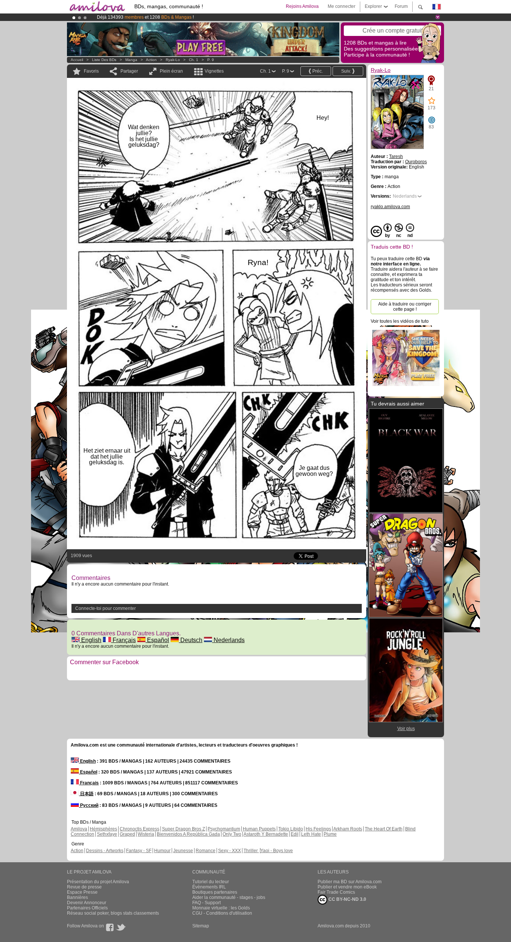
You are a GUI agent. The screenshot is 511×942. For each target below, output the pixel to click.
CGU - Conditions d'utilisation (222, 913)
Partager (129, 71)
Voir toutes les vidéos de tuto (400, 321)
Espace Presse (82, 892)
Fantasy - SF (139, 850)
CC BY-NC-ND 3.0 (346, 899)
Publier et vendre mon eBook (347, 887)
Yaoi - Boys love (276, 850)
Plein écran (171, 71)
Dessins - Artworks (104, 850)
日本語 (86, 793)
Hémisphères (103, 829)
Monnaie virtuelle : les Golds (221, 908)
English (90, 640)
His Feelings (318, 829)
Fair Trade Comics (336, 892)
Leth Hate (311, 834)
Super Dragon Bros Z (183, 829)
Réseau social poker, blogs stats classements (113, 913)
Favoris (91, 71)
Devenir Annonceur (86, 902)
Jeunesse (183, 850)
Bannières (77, 897)
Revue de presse (84, 887)
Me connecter (341, 6)
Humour (162, 850)
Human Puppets (259, 829)
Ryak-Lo (173, 60)
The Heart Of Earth (384, 829)
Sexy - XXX (229, 850)
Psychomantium (224, 829)
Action (151, 60)
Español (157, 640)
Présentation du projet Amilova (98, 881)
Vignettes (214, 71)
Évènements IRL (209, 887)
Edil (295, 834)
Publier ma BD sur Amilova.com (350, 881)
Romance (205, 850)
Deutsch (190, 640)
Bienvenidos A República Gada (188, 834)
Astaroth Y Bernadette (266, 834)
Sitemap (200, 926)
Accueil (77, 60)
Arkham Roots (347, 829)
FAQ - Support (206, 902)
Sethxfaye (107, 834)
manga (131, 60)
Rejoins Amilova (302, 6)
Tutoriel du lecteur (210, 881)
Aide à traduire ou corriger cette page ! (404, 306)
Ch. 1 (193, 60)
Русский (88, 805)
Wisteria (146, 834)
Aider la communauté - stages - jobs (228, 897)
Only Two (232, 834)
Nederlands (228, 640)
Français (123, 640)
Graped (127, 834)
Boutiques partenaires (214, 892)
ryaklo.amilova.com (390, 206)
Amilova (79, 829)
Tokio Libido (290, 829)
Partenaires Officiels (87, 908)
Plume (330, 834)
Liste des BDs (104, 60)
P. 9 (210, 60)
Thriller (251, 850)
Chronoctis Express (139, 829)
